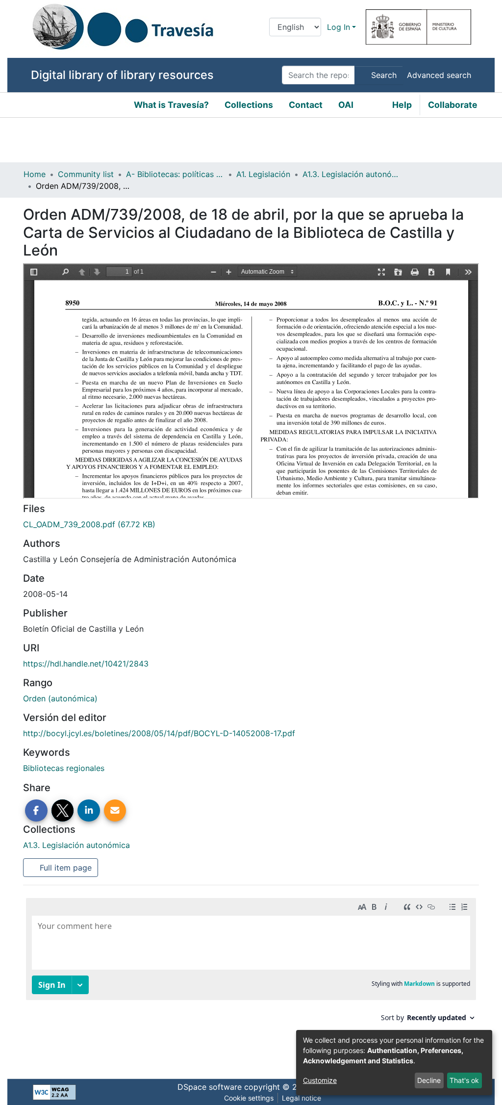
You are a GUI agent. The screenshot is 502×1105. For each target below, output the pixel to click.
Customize (320, 1080)
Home (35, 174)
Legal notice (301, 1098)
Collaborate (452, 105)
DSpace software (209, 1087)
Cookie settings (249, 1098)
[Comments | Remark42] (251, 978)
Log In (338, 27)
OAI (345, 105)
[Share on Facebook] (36, 810)
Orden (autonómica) (60, 698)
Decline (429, 1080)
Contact (306, 105)
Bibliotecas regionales (63, 768)
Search (383, 75)
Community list (86, 174)
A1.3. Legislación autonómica (351, 174)
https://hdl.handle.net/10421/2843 (86, 663)
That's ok (464, 1080)
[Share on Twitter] (62, 810)
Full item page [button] (64, 868)
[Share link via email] (115, 810)
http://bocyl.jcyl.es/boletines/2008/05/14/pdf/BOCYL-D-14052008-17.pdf (159, 733)
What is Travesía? (171, 105)
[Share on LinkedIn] (88, 810)
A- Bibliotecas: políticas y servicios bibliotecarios (175, 174)
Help (402, 105)
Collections (249, 105)
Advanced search (439, 75)
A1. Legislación (263, 174)
